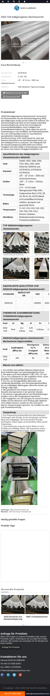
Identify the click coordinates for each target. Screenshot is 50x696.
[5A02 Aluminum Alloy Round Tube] (13, 604)
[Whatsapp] (10, 491)
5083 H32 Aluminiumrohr (19, 510)
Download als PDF (13, 97)
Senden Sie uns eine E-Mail (16, 93)
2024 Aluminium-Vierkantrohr (20, 512)
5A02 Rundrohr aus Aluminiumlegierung (13, 618)
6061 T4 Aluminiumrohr (37, 617)
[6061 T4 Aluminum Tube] (37, 604)
